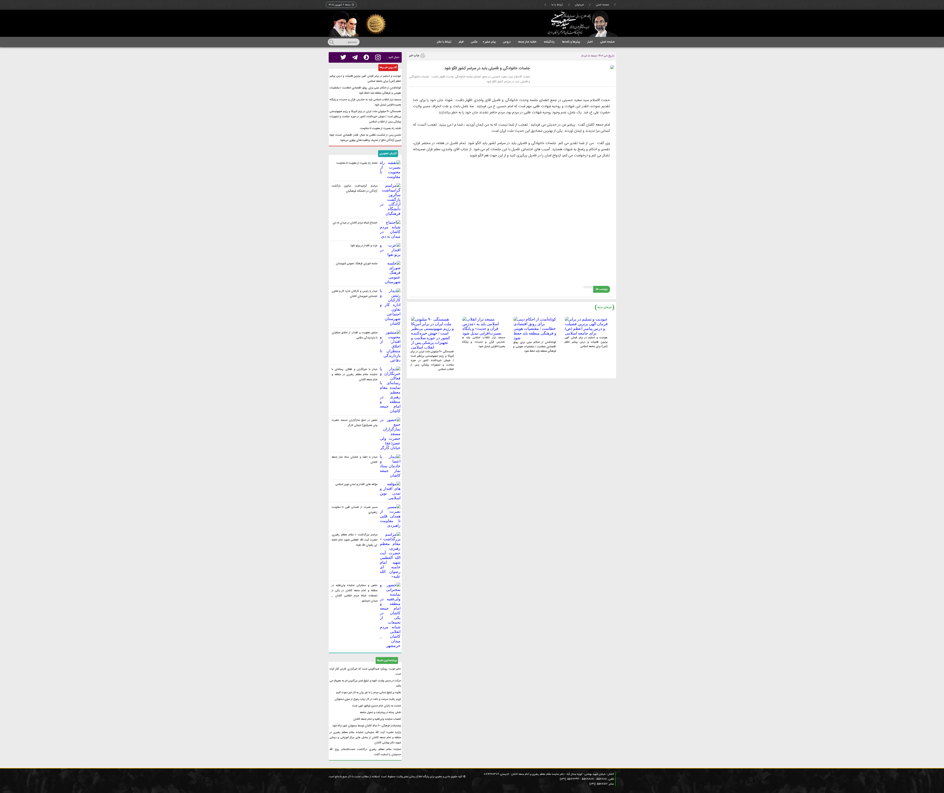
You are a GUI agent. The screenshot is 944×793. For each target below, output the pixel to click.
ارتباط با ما (557, 5)
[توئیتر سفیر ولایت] (343, 57)
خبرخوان (579, 5)
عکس (474, 41)
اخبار (590, 41)
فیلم (461, 41)
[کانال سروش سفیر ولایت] (366, 57)
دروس (507, 41)
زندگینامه (549, 41)
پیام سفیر (489, 41)
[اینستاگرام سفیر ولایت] (378, 57)
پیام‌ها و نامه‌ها (571, 41)
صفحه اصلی (602, 5)
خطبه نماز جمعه (527, 41)
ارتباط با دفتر (444, 41)
